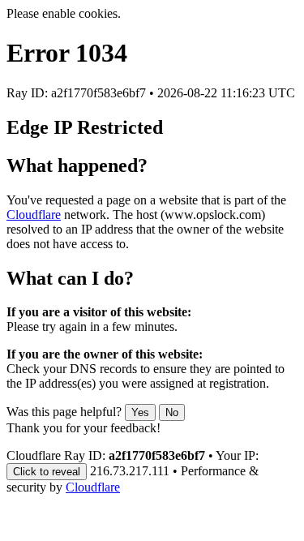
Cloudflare (33, 214)
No (171, 412)
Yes (140, 412)
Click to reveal (46, 472)
